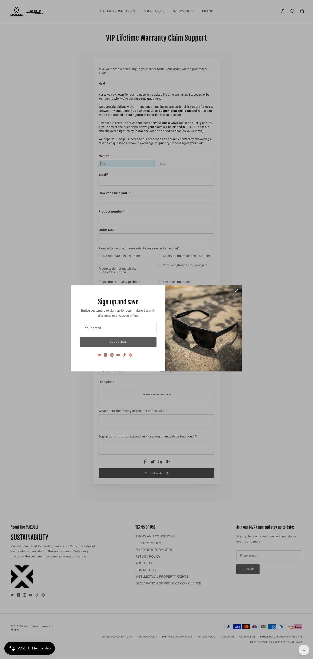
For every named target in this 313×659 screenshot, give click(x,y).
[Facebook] (105, 355)
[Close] (236, 290)
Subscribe (118, 342)
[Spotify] (130, 355)
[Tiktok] (124, 355)
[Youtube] (118, 355)
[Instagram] (111, 355)
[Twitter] (99, 355)
